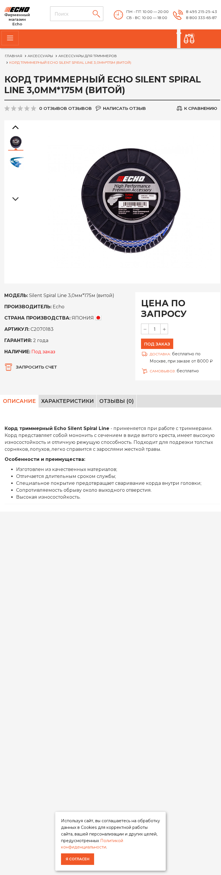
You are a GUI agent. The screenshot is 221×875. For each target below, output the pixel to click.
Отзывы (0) (116, 401)
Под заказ (157, 344)
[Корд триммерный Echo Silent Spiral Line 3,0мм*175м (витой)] (16, 142)
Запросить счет (36, 367)
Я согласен (77, 859)
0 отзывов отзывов (65, 108)
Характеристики (67, 401)
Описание (19, 401)
